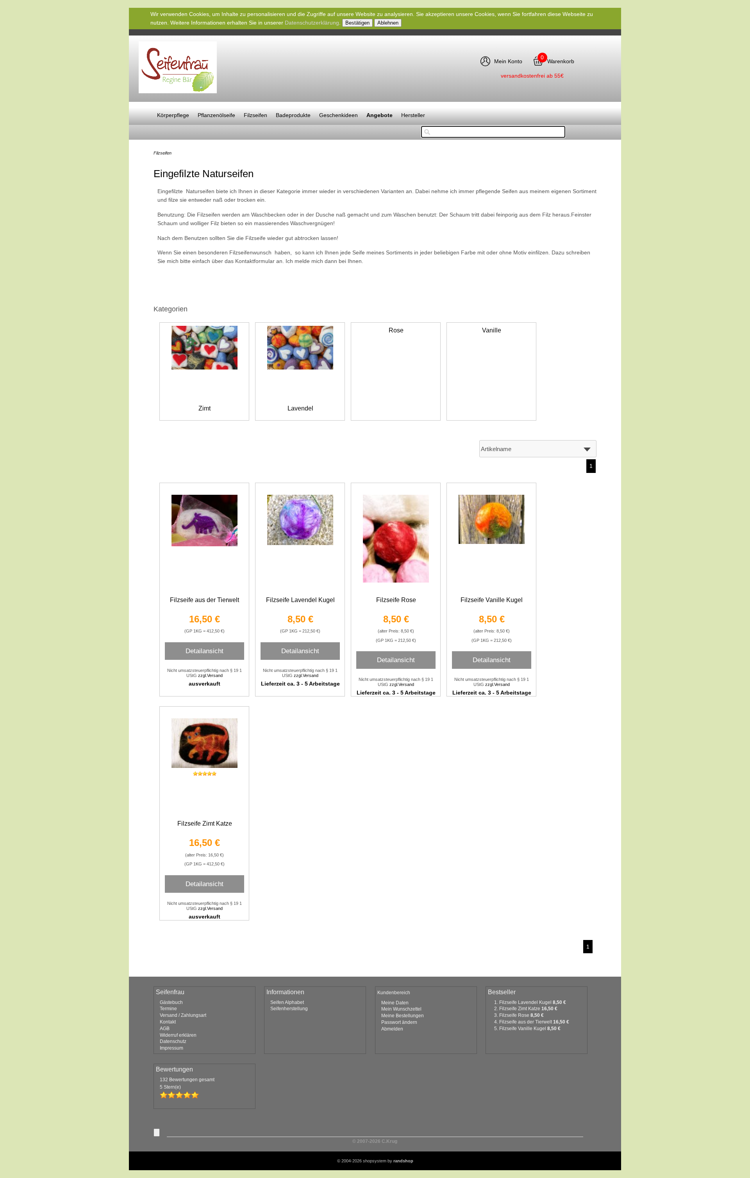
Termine (168, 1008)
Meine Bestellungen (402, 1015)
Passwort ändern (399, 1022)
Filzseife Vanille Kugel (492, 600)
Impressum (171, 1048)
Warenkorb (560, 61)
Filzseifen (255, 115)
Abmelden (392, 1029)
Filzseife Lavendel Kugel (300, 600)
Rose (396, 330)
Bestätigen (357, 23)
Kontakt (168, 1022)
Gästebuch (171, 1002)
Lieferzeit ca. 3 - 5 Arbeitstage (300, 684)
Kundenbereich (393, 992)
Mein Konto (508, 61)
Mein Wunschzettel (401, 1009)
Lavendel (300, 408)
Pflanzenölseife (216, 115)
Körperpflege (173, 115)
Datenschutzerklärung (312, 23)
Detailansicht (204, 651)
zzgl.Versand (210, 675)
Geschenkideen (338, 115)
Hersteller (413, 115)
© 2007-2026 (374, 1141)
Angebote (379, 115)
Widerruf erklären (178, 1035)
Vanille (491, 330)
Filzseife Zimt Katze (204, 823)
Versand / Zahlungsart (183, 1015)
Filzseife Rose (396, 600)
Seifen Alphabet (287, 1002)
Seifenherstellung (289, 1008)
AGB (165, 1028)
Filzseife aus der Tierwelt (204, 600)
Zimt (204, 408)
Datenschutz (173, 1041)
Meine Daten (395, 1003)
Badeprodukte (293, 115)
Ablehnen (387, 23)
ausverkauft (204, 684)
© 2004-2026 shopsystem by (375, 1160)
